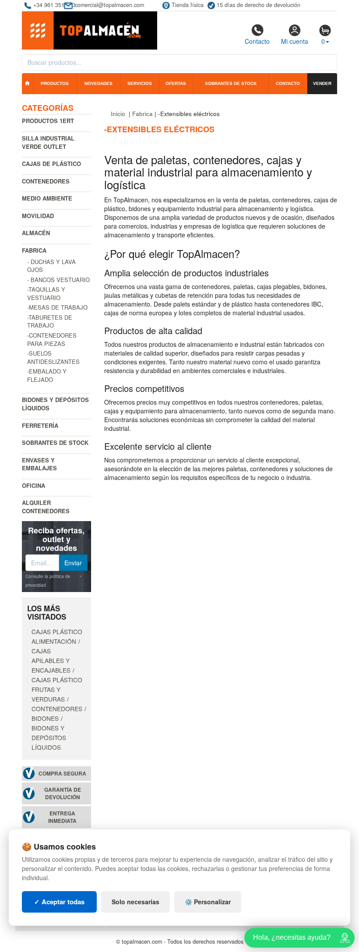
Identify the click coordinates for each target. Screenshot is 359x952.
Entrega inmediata (62, 817)
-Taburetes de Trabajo (49, 321)
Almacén (36, 233)
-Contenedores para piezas (52, 339)
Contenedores (46, 181)
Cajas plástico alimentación (57, 636)
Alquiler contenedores (46, 506)
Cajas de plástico (51, 163)
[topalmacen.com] (89, 29)
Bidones (45, 718)
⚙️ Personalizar (208, 901)
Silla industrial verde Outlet (48, 142)
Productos (55, 83)
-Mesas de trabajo (57, 307)
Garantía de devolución (62, 793)
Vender (322, 83)
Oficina (33, 485)
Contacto (257, 41)
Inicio (118, 113)
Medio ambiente (47, 198)
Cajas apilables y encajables (51, 660)
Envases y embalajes (39, 464)
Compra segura (62, 773)
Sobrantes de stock (231, 83)
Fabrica (34, 250)
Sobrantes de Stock (55, 442)
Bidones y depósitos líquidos (55, 403)
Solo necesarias (135, 901)
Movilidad (38, 216)
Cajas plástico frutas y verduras (57, 689)
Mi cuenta (294, 41)
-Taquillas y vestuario (46, 293)
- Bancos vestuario (58, 279)
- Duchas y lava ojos (51, 265)
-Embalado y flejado (47, 375)
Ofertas (175, 83)
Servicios (139, 83)
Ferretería (40, 425)
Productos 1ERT (48, 120)
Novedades (98, 83)
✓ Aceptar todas (59, 901)
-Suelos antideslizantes (53, 357)
